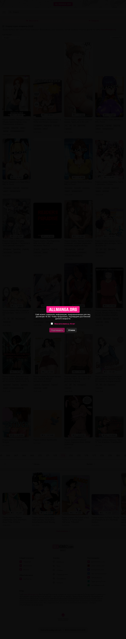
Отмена (71, 330)
